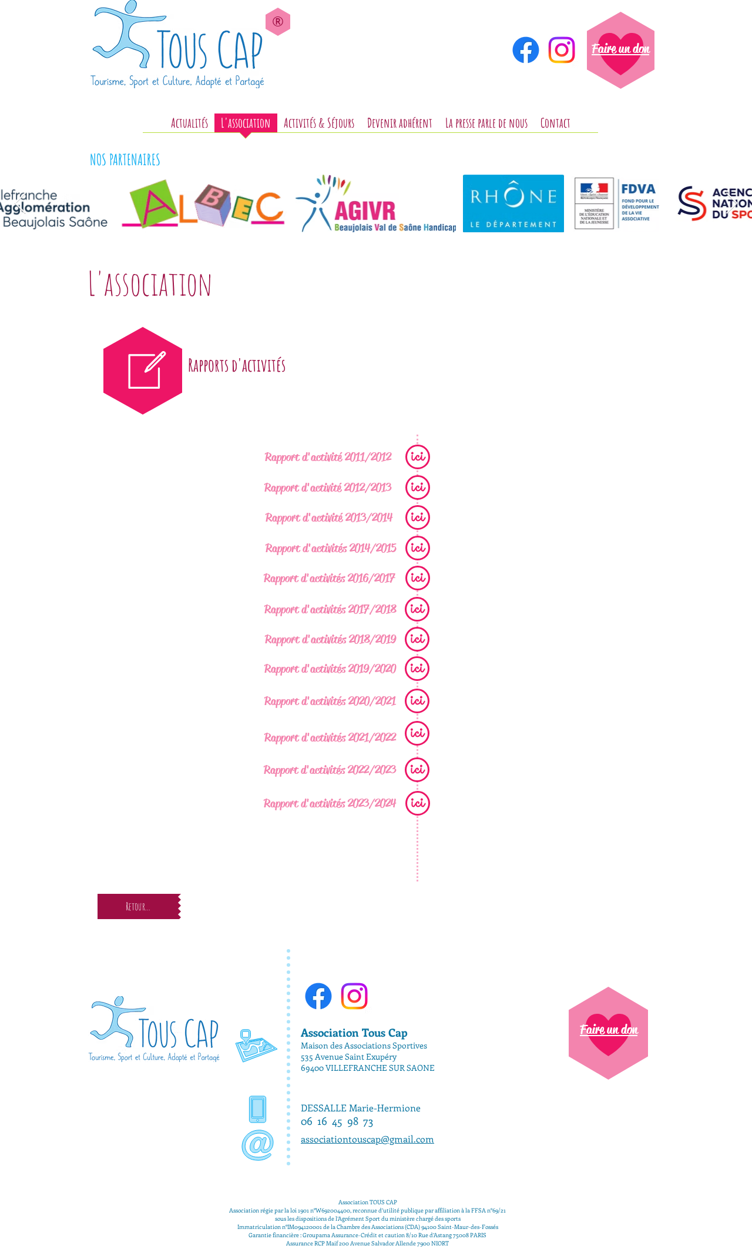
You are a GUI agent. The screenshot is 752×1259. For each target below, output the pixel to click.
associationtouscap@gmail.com (367, 1139)
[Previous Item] (20, 203)
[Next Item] (731, 203)
